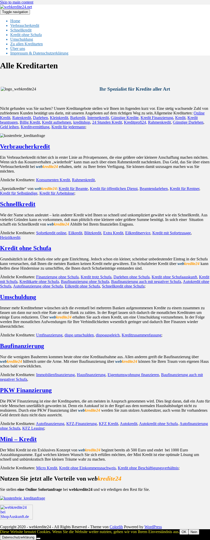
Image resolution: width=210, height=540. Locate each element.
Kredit (180, 117)
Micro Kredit (46, 468)
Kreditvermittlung (35, 127)
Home (15, 21)
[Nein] (38, 538)
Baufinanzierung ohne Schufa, (85, 281)
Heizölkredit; (10, 237)
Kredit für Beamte (73, 188)
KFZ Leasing (33, 428)
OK (184, 532)
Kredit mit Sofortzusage (171, 233)
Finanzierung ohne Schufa (57, 277)
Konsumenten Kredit (53, 180)
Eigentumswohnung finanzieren (133, 375)
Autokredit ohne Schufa (158, 423)
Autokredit (128, 423)
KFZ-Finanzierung (81, 423)
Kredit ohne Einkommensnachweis (87, 468)
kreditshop (81, 122)
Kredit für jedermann (68, 127)
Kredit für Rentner (184, 188)
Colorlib (116, 527)
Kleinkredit (59, 117)
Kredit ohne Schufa (26, 35)
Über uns (17, 48)
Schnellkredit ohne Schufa (123, 286)
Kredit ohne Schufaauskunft (174, 277)
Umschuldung (21, 39)
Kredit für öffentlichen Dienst (114, 188)
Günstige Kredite (125, 117)
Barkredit (77, 117)
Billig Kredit (30, 122)
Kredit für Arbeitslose (56, 193)
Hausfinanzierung (91, 375)
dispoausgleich (108, 335)
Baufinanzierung (22, 346)
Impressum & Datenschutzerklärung (39, 53)
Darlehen (40, 117)
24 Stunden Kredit (107, 122)
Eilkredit (75, 233)
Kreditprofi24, (135, 122)
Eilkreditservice (137, 233)
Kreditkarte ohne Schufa (39, 281)
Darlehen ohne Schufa (131, 277)
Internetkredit (98, 117)
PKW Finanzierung (26, 390)
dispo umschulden (79, 335)
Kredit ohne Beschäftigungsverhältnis (148, 468)
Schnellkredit (21, 30)
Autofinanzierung (50, 423)
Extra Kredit (113, 233)
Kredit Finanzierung (157, 117)
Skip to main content (16, 2)
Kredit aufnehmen (56, 122)
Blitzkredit (92, 233)
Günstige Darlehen (188, 122)
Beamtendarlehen (154, 188)
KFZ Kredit (108, 423)
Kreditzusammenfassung (141, 335)
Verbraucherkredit (24, 25)
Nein (194, 532)
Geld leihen (9, 127)
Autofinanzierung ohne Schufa (38, 286)
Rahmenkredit (159, 122)
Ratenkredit (21, 117)
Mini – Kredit (18, 439)
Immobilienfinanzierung (55, 375)
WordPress (153, 527)
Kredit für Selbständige (18, 193)
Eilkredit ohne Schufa (82, 286)
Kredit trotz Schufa (96, 277)
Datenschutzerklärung (18, 537)
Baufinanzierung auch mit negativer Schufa (146, 281)
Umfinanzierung (49, 335)
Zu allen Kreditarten (26, 44)
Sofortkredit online (51, 233)
